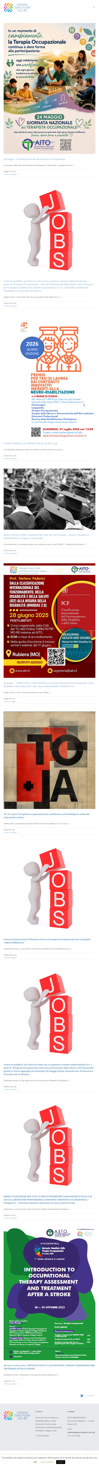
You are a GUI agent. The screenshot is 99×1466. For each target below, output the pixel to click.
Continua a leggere (10, 174)
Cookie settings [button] (46, 1462)
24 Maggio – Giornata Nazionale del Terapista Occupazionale (34, 159)
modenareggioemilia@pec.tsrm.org (81, 1432)
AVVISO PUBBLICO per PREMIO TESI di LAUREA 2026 (30, 443)
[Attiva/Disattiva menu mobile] (94, 7)
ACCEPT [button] (61, 1462)
